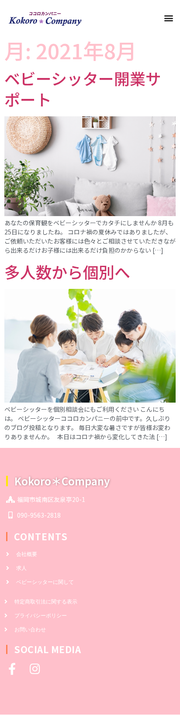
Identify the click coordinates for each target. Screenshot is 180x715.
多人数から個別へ (67, 271)
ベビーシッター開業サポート (82, 88)
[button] (168, 18)
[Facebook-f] (12, 668)
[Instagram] (35, 668)
